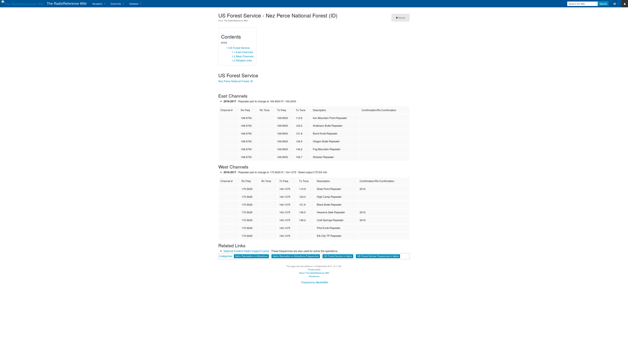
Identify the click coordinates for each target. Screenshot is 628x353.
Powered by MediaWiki (314, 282)
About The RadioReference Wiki (314, 272)
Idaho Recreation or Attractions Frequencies (296, 256)
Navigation (97, 3)
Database (133, 3)
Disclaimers (314, 276)
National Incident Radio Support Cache (246, 251)
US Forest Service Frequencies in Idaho (378, 256)
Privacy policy (314, 269)
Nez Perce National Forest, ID (235, 81)
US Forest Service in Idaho (338, 256)
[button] (222, 31)
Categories (225, 256)
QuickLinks (116, 3)
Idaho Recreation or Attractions (251, 256)
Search (603, 3)
